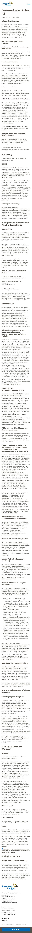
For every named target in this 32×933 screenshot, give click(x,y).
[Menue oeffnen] (28, 3)
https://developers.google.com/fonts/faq (16, 875)
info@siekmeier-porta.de (13, 290)
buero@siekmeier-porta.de (9, 902)
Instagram (4, 920)
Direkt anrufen (16, 929)
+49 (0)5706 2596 (7, 901)
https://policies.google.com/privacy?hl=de (13, 878)
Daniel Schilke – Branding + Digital (16, 924)
